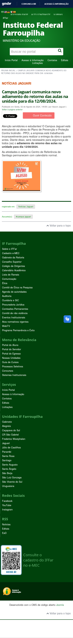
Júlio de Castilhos (11, 447)
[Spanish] (14, 12)
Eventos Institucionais (13, 317)
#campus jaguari (23, 217)
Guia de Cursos (10, 362)
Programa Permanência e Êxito (18, 330)
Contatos (52, 60)
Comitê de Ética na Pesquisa (17, 287)
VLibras (58, 14)
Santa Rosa (8, 456)
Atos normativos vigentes (15, 321)
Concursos (7, 370)
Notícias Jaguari (25, 206)
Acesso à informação (56, 4)
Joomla (60, 605)
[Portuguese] (2, 12)
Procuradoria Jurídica (13, 304)
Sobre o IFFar (9, 249)
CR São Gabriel (10, 434)
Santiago (6, 460)
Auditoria (6, 296)
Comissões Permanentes (15, 309)
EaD (4, 533)
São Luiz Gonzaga (12, 477)
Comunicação (9, 279)
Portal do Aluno (10, 345)
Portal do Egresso (11, 353)
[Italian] (11, 12)
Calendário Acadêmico (14, 270)
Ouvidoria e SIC (10, 300)
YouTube (6, 505)
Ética (4, 283)
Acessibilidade (19, 14)
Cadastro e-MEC (10, 253)
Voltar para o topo (60, 225)
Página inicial (8, 70)
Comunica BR (29, 4)
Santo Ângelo (9, 469)
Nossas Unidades (11, 358)
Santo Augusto (10, 464)
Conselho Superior (12, 261)
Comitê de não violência (15, 313)
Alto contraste (41, 14)
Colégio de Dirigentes (13, 266)
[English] (5, 12)
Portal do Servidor (11, 349)
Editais (64, 60)
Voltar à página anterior (12, 109)
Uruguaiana (8, 486)
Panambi (6, 451)
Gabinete (7, 421)
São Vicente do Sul (12, 481)
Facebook (7, 501)
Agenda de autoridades (14, 291)
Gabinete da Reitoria (13, 257)
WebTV (6, 326)
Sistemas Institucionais (14, 375)
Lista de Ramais (10, 274)
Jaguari (6, 443)
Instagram (7, 509)
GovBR (6, 4)
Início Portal (11, 60)
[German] (8, 12)
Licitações (37, 63)
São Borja (7, 473)
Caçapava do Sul (11, 430)
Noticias (6, 524)
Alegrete (6, 426)
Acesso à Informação (33, 60)
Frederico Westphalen (13, 439)
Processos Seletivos (12, 366)
